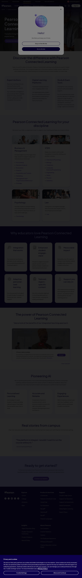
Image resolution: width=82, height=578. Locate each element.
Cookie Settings (21, 573)
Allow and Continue (59, 573)
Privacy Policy (43, 568)
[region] (41, 566)
